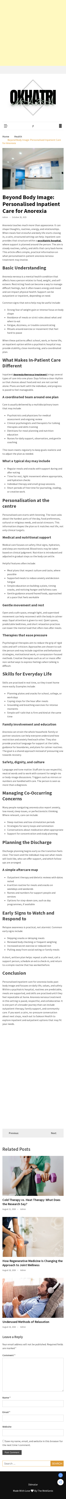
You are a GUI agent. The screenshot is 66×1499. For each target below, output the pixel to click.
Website (6, 1426)
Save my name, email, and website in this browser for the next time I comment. (32, 1443)
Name (6, 1397)
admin (5, 217)
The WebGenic (45, 1490)
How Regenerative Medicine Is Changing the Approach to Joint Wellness (32, 1263)
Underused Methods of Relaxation (25, 1322)
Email (6, 1412)
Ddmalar (33, 1484)
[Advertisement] (33, 33)
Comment (8, 1355)
